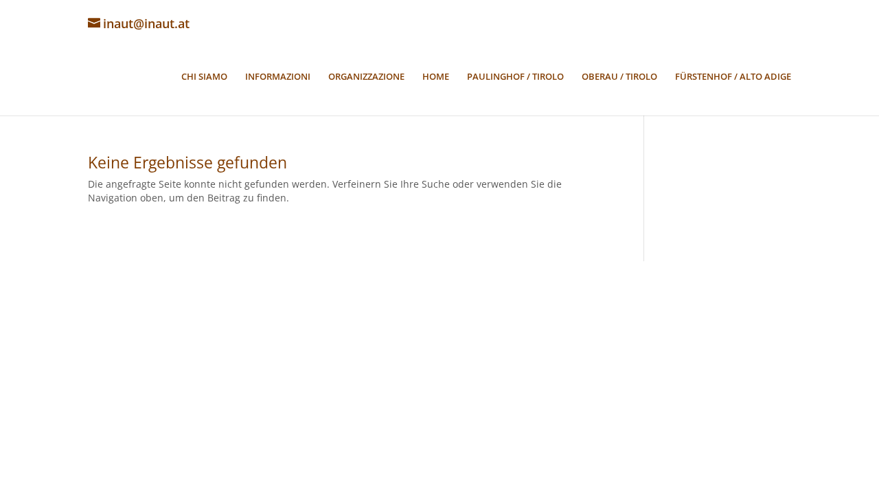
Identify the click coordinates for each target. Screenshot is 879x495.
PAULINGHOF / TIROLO (515, 77)
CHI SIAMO (204, 77)
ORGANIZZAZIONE (366, 77)
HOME (435, 77)
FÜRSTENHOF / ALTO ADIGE (733, 77)
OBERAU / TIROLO (619, 77)
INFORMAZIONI (277, 77)
